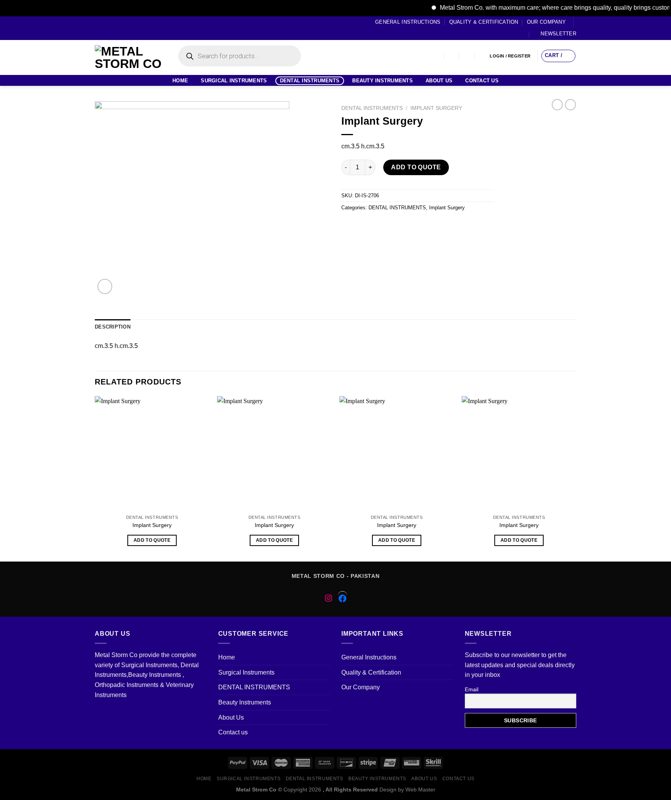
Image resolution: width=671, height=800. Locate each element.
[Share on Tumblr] (432, 225)
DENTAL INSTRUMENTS (310, 80)
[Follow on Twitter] (113, 28)
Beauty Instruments (382, 80)
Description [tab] (112, 327)
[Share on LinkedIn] (418, 225)
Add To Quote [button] (152, 540)
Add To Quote (416, 167)
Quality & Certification (483, 22)
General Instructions (407, 22)
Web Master (420, 789)
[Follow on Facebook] (98, 28)
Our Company (546, 22)
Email (471, 689)
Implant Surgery (436, 108)
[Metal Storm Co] (129, 57)
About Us (439, 80)
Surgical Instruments (234, 80)
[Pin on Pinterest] (390, 225)
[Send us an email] (120, 28)
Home (180, 80)
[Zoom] (105, 286)
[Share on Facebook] (348, 225)
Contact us (482, 80)
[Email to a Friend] (376, 225)
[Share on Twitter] (362, 225)
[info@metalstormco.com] (451, 56)
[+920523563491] (482, 56)
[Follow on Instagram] (106, 28)
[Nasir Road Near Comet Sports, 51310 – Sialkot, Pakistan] (436, 56)
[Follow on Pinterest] (128, 28)
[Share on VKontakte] (404, 225)
